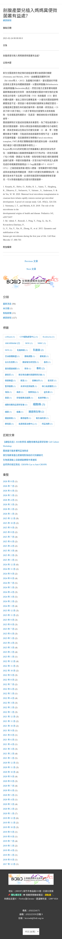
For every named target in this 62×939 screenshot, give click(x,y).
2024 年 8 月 (8, 578)
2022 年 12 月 (9, 661)
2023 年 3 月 (8, 647)
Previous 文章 (31, 261)
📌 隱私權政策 (15, 895)
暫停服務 (10, 386)
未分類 (6, 308)
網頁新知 (7, 20)
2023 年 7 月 (8, 629)
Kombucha (48, 337)
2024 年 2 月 (8, 601)
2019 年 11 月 (9, 823)
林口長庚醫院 (49, 386)
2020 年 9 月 (8, 776)
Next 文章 (31, 269)
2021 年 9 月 (8, 730)
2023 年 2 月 (8, 652)
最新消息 (7, 304)
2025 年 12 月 (9, 518)
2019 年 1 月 (8, 855)
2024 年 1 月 (8, 606)
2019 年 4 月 (8, 850)
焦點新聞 (7, 313)
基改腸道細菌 (12, 368)
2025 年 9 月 (8, 527)
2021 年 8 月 (8, 735)
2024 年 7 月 (8, 583)
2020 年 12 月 (9, 763)
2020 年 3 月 (8, 804)
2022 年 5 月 (8, 693)
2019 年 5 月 (8, 846)
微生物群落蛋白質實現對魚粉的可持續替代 (23, 455)
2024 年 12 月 (9, 564)
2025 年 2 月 (8, 555)
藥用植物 (25, 418)
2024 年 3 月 (8, 597)
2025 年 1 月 (8, 560)
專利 (40, 368)
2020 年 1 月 (8, 813)
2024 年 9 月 (8, 574)
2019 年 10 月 (9, 827)
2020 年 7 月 (8, 786)
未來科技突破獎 (28, 386)
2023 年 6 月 (8, 634)
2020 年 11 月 (9, 767)
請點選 (48, 895)
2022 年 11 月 (9, 666)
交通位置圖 (48, 891)
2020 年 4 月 (8, 800)
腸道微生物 (36, 411)
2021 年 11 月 (9, 721)
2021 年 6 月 (8, 740)
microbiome (12, 343)
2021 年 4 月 (8, 744)
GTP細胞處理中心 (29, 337)
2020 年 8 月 (8, 781)
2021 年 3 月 (8, 749)
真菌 (8, 398)
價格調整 (29, 356)
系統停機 (43, 398)
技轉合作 (37, 380)
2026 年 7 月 (8, 486)
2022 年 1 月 (8, 712)
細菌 (8, 412)
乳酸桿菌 (22, 350)
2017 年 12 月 (9, 864)
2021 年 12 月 (9, 717)
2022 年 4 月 (8, 698)
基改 (47, 362)
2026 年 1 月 (8, 514)
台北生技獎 (11, 362)
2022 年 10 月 (9, 671)
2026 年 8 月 (8, 481)
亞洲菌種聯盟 (12, 356)
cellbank (10, 337)
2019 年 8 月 (8, 836)
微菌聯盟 (10, 380)
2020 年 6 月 (8, 790)
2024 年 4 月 (8, 592)
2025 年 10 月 (9, 523)
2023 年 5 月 (8, 638)
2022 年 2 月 (8, 707)
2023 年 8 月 (8, 624)
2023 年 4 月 (8, 643)
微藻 (23, 380)
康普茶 (9, 375)
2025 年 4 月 (8, 546)
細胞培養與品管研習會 (16, 405)
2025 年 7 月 (8, 537)
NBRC (42, 343)
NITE (8, 350)
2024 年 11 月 (9, 569)
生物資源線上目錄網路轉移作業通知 (20, 460)
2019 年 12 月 (9, 818)
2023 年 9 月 (8, 620)
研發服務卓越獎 (25, 398)
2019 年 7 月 (8, 841)
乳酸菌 (38, 350)
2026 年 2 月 (8, 509)
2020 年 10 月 (9, 772)
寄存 (27, 368)
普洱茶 (52, 380)
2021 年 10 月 (9, 726)
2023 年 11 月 (9, 615)
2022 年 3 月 (8, 703)
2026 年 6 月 (8, 491)
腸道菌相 (10, 418)
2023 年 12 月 (9, 610)
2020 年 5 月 (8, 795)
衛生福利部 (42, 418)
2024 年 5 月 (8, 587)
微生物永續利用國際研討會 (32, 375)
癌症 (20, 392)
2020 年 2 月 (8, 809)
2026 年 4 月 (8, 500)
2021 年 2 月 (8, 754)
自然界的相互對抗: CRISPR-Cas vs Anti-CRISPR (25, 464)
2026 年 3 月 (8, 504)
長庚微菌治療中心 (28, 424)
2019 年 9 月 (8, 832)
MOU (29, 343)
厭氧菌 (44, 356)
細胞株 (39, 404)
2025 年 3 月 (8, 551)
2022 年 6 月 (8, 689)
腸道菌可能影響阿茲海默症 (15, 451)
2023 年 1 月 (8, 657)
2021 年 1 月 (8, 758)
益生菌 (48, 392)
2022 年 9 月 (8, 675)
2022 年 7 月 (8, 684)
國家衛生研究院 (30, 362)
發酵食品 (33, 392)
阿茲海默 (47, 424)
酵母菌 (9, 424)
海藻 (8, 392)
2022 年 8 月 (8, 680)
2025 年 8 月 (8, 532)
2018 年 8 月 (8, 860)
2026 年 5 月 (8, 495)
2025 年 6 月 (8, 541)
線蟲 (20, 412)
